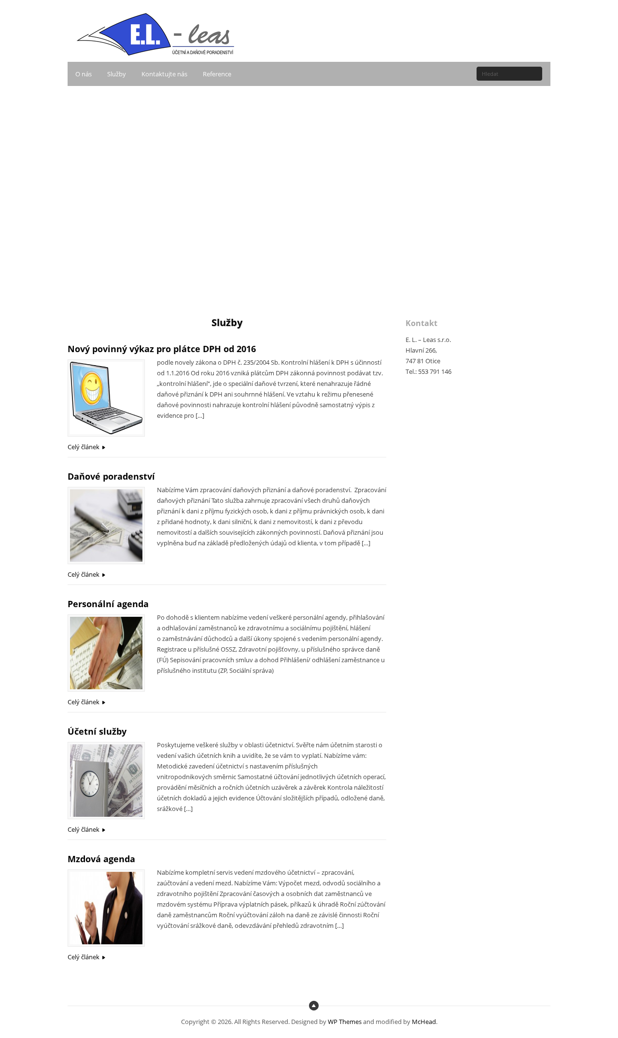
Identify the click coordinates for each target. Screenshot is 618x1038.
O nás (83, 74)
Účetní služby (97, 731)
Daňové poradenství (111, 476)
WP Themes (345, 1021)
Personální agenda (108, 604)
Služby (116, 74)
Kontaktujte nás (164, 74)
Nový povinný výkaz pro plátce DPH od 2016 (162, 349)
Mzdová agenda (101, 859)
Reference (217, 74)
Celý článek (83, 446)
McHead (424, 1021)
